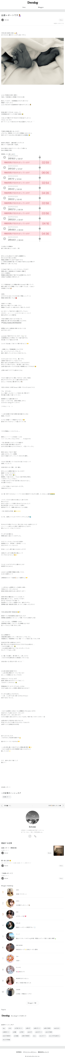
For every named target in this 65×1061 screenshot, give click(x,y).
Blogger (41, 7)
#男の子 (28, 1028)
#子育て (22, 1032)
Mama (49, 853)
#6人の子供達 (6, 1039)
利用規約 (19, 1052)
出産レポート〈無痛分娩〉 (9, 848)
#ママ (11, 863)
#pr (2, 863)
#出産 (14, 863)
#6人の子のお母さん (54, 1036)
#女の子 (30, 1032)
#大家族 (16, 1036)
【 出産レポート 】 (7, 873)
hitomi (32, 827)
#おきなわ (56, 1028)
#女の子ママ (38, 1032)
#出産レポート (6, 797)
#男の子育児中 (26, 1036)
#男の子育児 (47, 1028)
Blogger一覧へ (32, 1003)
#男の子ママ (28, 863)
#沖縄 (14, 1032)
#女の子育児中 (6, 1036)
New (24, 7)
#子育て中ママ (18, 1028)
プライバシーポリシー (30, 1052)
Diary (61, 20)
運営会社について (43, 1052)
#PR (10, 1028)
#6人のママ (43, 1036)
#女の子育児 (49, 1032)
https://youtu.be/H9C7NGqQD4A (12, 322)
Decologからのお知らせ (18, 1016)
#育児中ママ (6, 1032)
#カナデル (6, 863)
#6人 (34, 1036)
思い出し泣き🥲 (6, 860)
